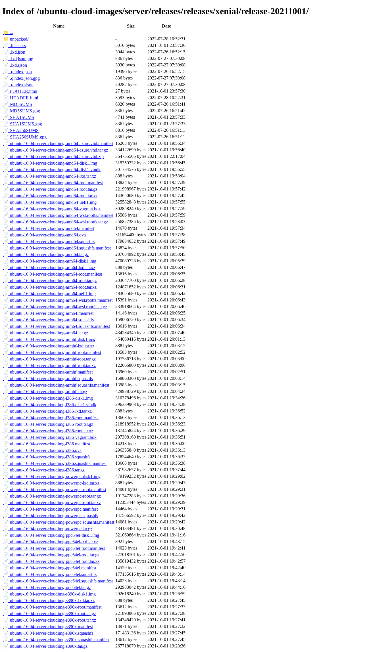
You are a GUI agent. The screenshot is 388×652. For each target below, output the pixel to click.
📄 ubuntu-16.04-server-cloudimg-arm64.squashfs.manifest (56, 326)
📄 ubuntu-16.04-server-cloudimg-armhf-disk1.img (49, 339)
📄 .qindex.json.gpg (21, 78)
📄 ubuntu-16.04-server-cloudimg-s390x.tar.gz (45, 646)
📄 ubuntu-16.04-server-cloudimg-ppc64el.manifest (49, 567)
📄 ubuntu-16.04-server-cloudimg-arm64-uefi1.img (49, 293)
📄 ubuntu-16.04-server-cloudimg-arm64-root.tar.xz (50, 287)
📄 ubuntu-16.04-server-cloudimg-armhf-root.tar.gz (49, 359)
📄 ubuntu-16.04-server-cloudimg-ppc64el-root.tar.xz (51, 561)
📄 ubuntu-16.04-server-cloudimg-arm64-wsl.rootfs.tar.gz (55, 306)
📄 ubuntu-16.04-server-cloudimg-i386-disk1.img (48, 398)
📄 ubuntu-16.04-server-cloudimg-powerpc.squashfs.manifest (58, 522)
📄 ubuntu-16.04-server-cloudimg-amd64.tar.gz (46, 254)
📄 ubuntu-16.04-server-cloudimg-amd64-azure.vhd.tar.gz (55, 150)
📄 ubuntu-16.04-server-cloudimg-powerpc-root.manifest (54, 489)
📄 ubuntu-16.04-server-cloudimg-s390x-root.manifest (52, 607)
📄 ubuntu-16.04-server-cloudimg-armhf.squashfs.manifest (56, 385)
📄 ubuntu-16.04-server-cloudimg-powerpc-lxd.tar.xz (51, 483)
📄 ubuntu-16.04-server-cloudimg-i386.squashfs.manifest (55, 463)
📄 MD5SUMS (17, 104)
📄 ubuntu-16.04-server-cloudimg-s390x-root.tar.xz (49, 620)
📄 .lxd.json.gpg (18, 58)
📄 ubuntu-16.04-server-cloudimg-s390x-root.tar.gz (49, 613)
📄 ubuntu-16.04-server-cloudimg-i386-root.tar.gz (48, 424)
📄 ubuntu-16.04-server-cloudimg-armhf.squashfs (48, 378)
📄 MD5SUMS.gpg (21, 110)
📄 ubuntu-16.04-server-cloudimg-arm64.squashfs (48, 319)
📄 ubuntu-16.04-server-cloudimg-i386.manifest (46, 443)
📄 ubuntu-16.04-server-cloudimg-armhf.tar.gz (45, 391)
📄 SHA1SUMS (18, 117)
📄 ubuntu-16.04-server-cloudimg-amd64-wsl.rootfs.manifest (58, 215)
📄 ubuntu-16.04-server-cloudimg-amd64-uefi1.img (50, 202)
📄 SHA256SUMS (21, 130)
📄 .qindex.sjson (18, 84)
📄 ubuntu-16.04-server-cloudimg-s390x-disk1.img (49, 594)
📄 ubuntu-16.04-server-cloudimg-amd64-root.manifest (53, 182)
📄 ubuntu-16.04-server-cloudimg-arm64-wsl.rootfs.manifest (57, 300)
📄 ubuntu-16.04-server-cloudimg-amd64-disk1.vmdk (52, 169)
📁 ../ (8, 32)
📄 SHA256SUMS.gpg (25, 137)
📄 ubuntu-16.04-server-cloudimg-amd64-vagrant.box (52, 208)
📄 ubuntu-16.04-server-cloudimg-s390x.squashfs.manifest (56, 639)
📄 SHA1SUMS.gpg (22, 123)
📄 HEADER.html (20, 97)
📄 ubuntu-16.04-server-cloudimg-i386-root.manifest (51, 417)
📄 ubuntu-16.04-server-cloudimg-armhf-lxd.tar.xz (48, 345)
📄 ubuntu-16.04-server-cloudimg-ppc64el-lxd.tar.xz (50, 541)
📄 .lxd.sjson (15, 65)
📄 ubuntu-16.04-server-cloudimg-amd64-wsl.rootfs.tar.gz (55, 221)
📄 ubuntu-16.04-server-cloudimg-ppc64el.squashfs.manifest (58, 580)
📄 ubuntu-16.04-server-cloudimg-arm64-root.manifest (52, 274)
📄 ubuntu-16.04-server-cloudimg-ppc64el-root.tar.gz (51, 554)
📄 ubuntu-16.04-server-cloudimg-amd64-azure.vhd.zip (53, 156)
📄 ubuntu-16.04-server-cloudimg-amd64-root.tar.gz (50, 189)
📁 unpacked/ (15, 39)
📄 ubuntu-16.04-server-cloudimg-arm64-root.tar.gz (50, 280)
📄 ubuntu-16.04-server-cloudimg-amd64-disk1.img (50, 163)
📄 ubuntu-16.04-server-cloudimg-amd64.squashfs (49, 241)
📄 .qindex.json (17, 71)
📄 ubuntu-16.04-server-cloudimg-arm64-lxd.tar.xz (49, 267)
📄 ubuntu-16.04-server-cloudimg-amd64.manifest (48, 228)
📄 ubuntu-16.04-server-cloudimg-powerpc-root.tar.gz (52, 496)
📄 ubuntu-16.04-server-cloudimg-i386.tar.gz (44, 469)
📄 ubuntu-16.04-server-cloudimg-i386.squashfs (46, 456)
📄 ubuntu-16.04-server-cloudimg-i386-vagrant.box (50, 437)
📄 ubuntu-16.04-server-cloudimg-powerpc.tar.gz (47, 528)
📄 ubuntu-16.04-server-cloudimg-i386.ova (42, 450)
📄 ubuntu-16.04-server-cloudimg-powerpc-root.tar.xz (52, 502)
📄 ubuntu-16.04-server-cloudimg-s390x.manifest (48, 626)
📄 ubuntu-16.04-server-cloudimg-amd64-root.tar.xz (50, 195)
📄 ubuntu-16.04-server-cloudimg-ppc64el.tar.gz (47, 587)
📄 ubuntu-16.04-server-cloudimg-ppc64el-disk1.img (51, 535)
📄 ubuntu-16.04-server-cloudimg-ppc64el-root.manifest (54, 548)
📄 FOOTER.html (20, 91)
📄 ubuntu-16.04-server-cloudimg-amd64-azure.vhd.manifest (58, 143)
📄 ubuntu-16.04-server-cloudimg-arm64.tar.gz (45, 332)
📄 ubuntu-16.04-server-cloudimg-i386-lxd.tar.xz (47, 411)
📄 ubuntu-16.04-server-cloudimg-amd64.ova (44, 234)
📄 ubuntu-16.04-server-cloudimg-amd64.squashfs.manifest (57, 248)
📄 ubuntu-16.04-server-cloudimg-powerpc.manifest (50, 509)
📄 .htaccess (14, 45)
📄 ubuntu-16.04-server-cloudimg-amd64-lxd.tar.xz (49, 176)
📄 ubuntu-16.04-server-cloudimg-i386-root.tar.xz (48, 430)
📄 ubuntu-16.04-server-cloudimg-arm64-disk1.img (49, 261)
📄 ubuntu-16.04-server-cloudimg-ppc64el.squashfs (50, 574)
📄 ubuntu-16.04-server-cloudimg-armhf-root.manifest (52, 352)
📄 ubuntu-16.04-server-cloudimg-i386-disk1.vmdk (49, 404)
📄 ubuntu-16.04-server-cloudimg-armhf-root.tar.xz (49, 365)
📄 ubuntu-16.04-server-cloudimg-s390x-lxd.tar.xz (49, 600)
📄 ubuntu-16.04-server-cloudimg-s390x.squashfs (48, 633)
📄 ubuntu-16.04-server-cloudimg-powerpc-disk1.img (52, 476)
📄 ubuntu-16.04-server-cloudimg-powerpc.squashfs (50, 515)
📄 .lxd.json (14, 52)
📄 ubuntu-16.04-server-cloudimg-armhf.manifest (48, 372)
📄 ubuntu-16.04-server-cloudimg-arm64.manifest (48, 313)
